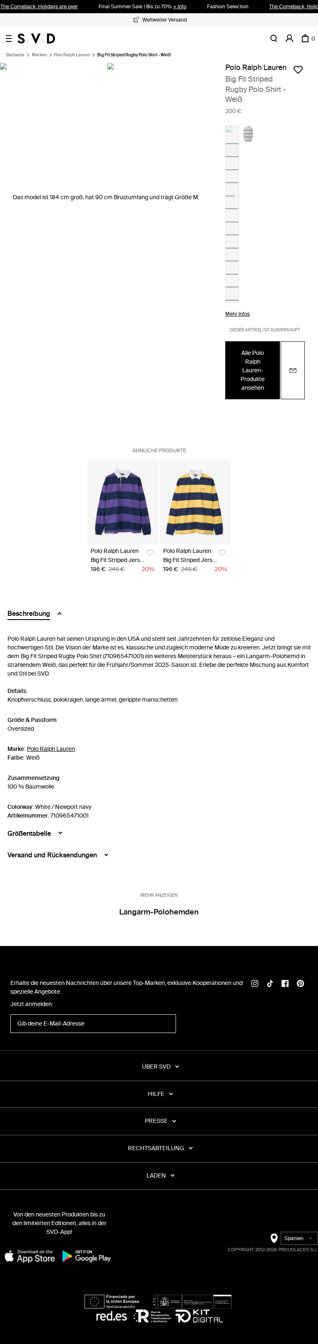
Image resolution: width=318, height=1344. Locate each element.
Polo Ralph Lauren (72, 55)
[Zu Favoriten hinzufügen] (298, 69)
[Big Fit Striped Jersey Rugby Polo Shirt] (122, 502)
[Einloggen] (289, 38)
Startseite (15, 55)
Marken (39, 55)
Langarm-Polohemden (159, 912)
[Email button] (293, 370)
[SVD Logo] (36, 38)
